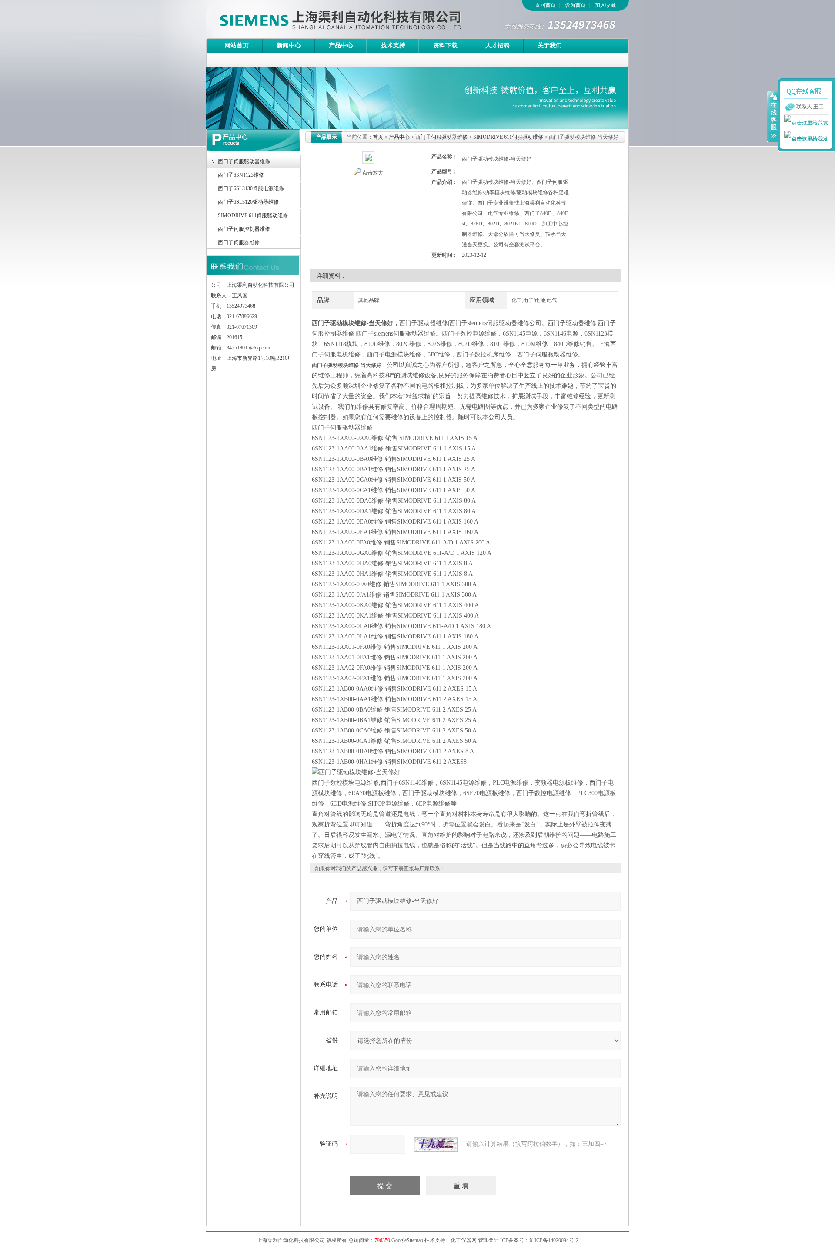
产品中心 (341, 45)
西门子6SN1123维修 (241, 175)
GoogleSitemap (407, 1240)
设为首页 (575, 5)
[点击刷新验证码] (436, 1144)
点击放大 (372, 173)
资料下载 (445, 45)
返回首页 (545, 5)
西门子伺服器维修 (239, 242)
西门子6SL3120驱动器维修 (248, 202)
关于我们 (550, 45)
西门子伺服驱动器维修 (244, 161)
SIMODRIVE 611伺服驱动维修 (253, 215)
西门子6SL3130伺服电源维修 (251, 188)
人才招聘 (497, 45)
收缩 (773, 116)
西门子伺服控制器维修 (244, 229)
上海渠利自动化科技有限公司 (325, 19)
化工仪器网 (464, 1240)
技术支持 (393, 45)
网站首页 (236, 45)
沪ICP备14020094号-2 (553, 1240)
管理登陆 (488, 1240)
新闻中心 (289, 45)
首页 (378, 137)
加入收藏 (605, 5)
